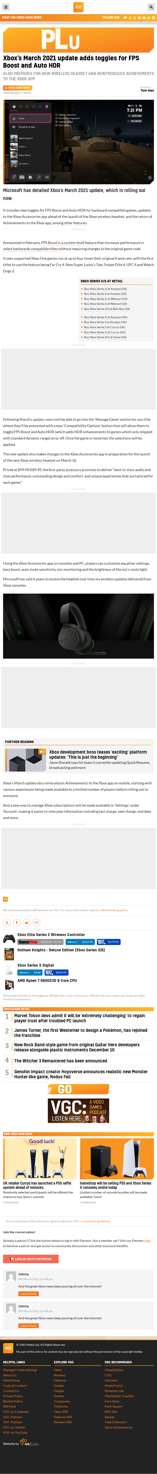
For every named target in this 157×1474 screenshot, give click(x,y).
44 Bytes (29, 1442)
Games (59, 1396)
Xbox (17, 216)
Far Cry (56, 265)
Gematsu (111, 1380)
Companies (62, 1401)
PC (81, 563)
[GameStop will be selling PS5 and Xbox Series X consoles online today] (117, 1158)
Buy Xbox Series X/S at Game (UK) (105, 337)
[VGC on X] (134, 18)
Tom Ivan (147, 90)
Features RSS (63, 1417)
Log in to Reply (28, 1293)
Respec (110, 1417)
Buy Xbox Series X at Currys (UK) (105, 332)
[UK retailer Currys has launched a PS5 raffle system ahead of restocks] (40, 1158)
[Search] (151, 7)
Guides (59, 1385)
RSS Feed (9, 1406)
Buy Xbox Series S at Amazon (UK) (105, 322)
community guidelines (96, 1221)
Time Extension (115, 1422)
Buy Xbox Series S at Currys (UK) (104, 327)
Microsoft (11, 579)
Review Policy (12, 1401)
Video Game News (19, 88)
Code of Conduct (15, 1385)
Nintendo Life (114, 1391)
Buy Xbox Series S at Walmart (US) (105, 303)
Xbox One (39, 258)
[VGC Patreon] (125, 18)
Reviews (60, 1375)
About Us (10, 1375)
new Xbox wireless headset (34, 460)
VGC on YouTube (15, 1432)
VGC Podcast (12, 1422)
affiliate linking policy (113, 910)
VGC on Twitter (14, 1427)
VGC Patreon (12, 1417)
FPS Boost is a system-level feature (68, 243)
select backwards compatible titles (30, 249)
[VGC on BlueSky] (139, 18)
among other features (70, 223)
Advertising (11, 1380)
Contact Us (11, 1391)
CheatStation (114, 1370)
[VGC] (78, 7)
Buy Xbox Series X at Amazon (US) (105, 288)
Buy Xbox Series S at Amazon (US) (105, 293)
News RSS (61, 1411)
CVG (108, 1375)
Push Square (113, 1406)
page (147, 1240)
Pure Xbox (112, 1401)
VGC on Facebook (16, 1411)
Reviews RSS (63, 1422)
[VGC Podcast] (129, 18)
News (58, 1370)
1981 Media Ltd (29, 1344)
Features (60, 1380)
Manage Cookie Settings (20, 1370)
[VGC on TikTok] (148, 18)
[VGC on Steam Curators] (153, 18)
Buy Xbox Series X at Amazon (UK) (105, 317)
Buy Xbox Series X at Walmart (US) (105, 298)
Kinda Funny (114, 1385)
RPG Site (111, 1411)
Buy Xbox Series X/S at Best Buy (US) (107, 308)
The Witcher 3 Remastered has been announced (60, 1061)
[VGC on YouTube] (144, 18)
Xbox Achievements (119, 1427)
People (59, 1391)
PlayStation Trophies (119, 1396)
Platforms (61, 1406)
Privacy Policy (13, 1396)
